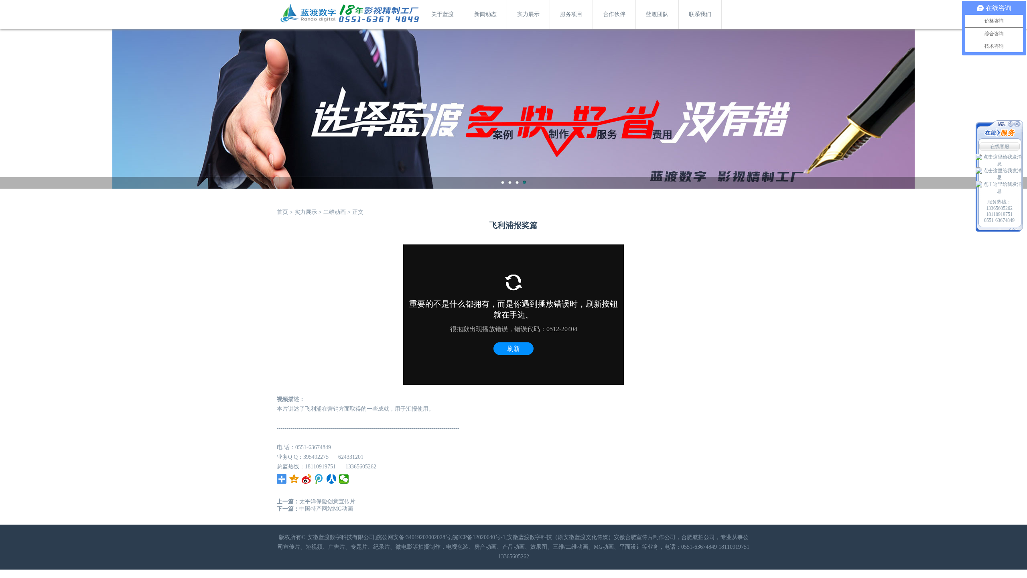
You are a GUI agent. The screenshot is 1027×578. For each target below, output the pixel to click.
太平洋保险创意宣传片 (327, 502)
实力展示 (528, 14)
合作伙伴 (614, 14)
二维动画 (334, 212)
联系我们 (700, 14)
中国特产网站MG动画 (326, 509)
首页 (282, 212)
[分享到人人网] (332, 479)
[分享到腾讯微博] (319, 479)
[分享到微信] (344, 479)
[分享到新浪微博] (307, 479)
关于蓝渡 (442, 14)
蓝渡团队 (657, 14)
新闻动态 (485, 14)
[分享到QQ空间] (294, 479)
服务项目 (571, 14)
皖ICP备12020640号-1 (479, 537)
